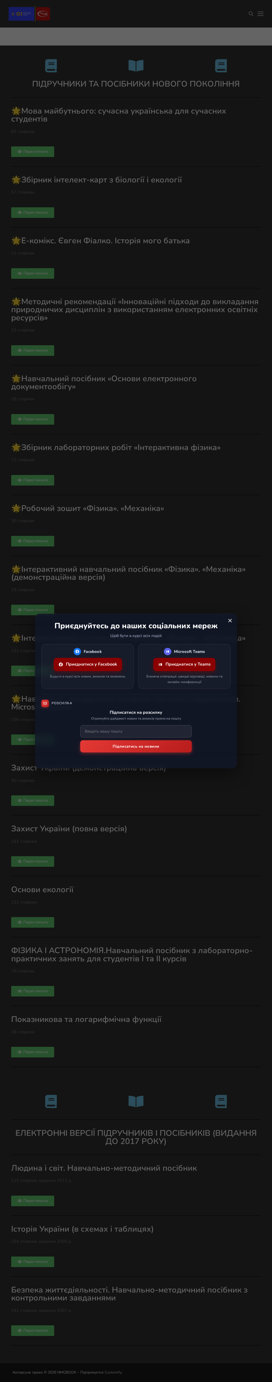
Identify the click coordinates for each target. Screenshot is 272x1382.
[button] (230, 620)
